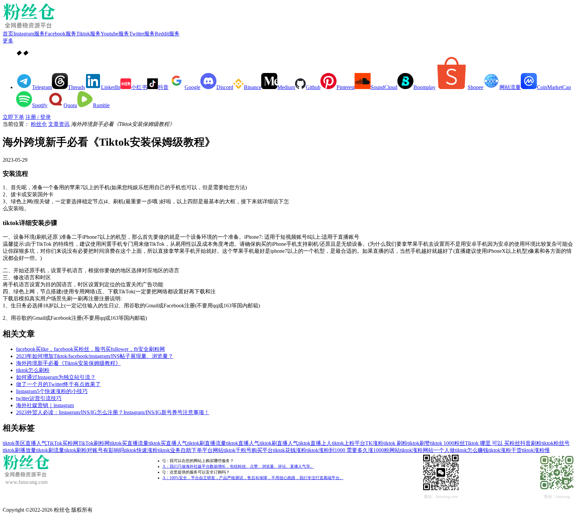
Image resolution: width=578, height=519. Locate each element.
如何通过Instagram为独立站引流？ (56, 377)
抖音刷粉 (531, 443)
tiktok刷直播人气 (279, 443)
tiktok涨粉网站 (417, 450)
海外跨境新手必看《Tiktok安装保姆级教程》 (68, 363)
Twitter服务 (142, 33)
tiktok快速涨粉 (141, 450)
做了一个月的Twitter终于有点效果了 (58, 384)
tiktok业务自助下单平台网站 (190, 450)
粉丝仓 (39, 124)
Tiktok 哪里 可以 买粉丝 (492, 443)
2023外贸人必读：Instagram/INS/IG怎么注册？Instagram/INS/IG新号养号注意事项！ (112, 412)
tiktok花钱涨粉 (289, 450)
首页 (8, 33)
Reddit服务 (167, 33)
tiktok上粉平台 (348, 443)
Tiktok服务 (88, 33)
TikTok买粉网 (62, 443)
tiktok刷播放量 (19, 450)
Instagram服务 (29, 33)
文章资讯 (59, 124)
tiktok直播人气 (243, 443)
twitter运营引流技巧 (39, 398)
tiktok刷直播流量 (206, 443)
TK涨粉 (374, 443)
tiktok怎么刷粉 (33, 370)
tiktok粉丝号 (556, 443)
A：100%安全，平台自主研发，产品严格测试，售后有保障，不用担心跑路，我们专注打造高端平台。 (253, 477)
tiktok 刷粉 (395, 443)
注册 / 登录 (38, 117)
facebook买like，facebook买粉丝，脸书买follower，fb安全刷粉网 (90, 349)
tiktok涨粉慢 (536, 450)
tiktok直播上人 (315, 443)
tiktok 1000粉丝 (447, 443)
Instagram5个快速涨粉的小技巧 (52, 391)
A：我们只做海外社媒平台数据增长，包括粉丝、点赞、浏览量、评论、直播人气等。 (238, 466)
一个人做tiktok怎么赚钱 (461, 450)
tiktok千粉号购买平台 (248, 450)
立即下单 (13, 117)
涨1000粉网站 (384, 450)
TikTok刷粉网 (94, 443)
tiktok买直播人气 (168, 443)
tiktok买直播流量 (129, 443)
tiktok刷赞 (418, 443)
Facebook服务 (60, 33)
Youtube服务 (115, 33)
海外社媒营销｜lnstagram (45, 405)
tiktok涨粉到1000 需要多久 (337, 450)
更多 (8, 41)
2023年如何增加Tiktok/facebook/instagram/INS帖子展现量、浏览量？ (94, 356)
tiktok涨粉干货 (505, 450)
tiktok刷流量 (50, 450)
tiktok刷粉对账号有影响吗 (94, 450)
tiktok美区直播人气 (25, 443)
